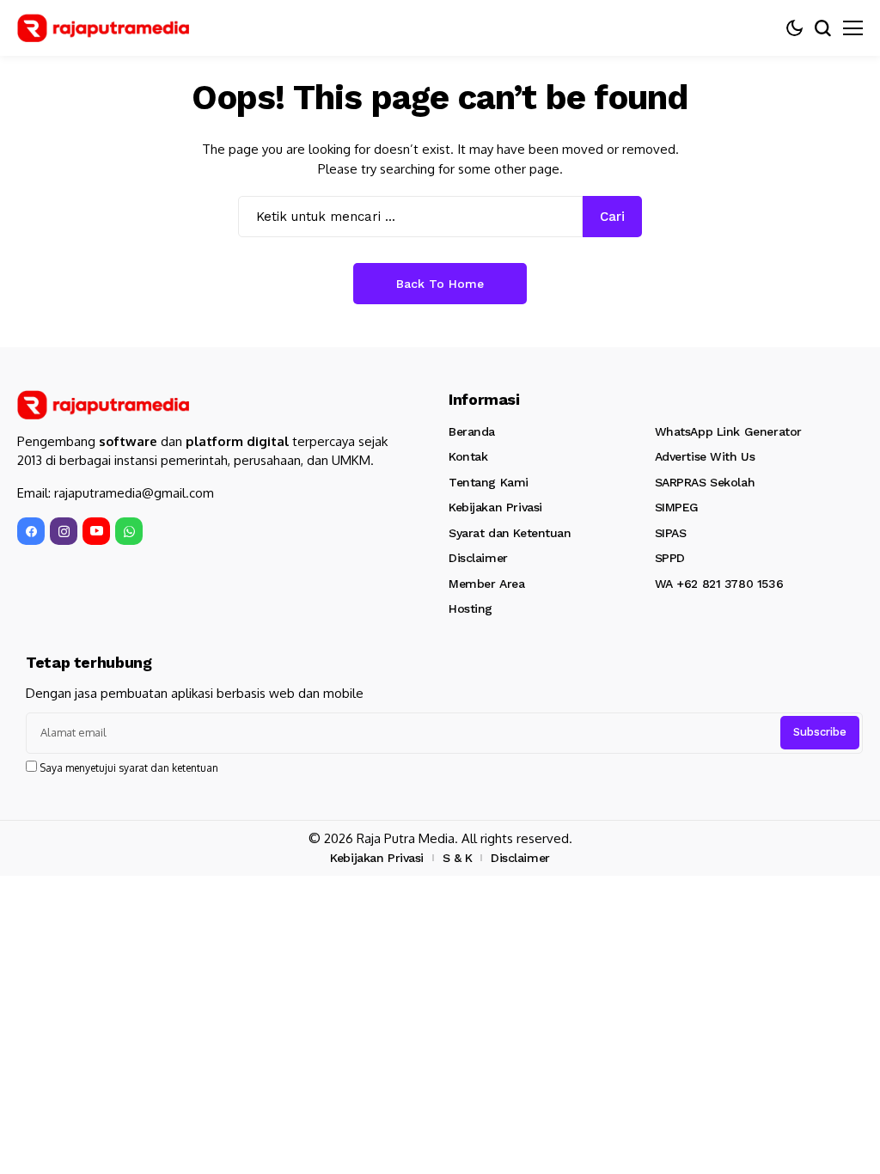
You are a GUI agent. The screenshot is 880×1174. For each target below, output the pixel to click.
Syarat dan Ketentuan (510, 533)
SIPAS (671, 533)
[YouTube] (96, 531)
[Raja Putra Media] (103, 28)
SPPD (670, 558)
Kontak (468, 456)
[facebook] (31, 531)
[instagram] (63, 531)
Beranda (472, 431)
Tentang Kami (489, 482)
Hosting (470, 608)
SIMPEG (677, 507)
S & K (458, 858)
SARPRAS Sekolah (705, 482)
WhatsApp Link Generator (728, 431)
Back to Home (440, 283)
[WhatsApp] (129, 531)
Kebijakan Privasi (495, 507)
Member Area (486, 583)
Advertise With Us (705, 456)
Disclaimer (478, 558)
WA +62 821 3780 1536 (719, 583)
